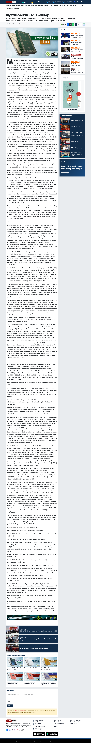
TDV (50, 5)
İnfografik (9, 8)
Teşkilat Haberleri (21, 5)
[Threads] (22, 730)
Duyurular (63, 5)
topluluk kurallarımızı (20, 710)
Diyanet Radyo (57, 721)
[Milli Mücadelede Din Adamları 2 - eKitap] (15, 676)
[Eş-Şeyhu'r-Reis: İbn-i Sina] (32, 662)
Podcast (16, 8)
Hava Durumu (38, 721)
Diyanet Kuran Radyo (75, 721)
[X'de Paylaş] (70, 24)
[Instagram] (15, 730)
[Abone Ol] (84, 24)
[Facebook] (9, 730)
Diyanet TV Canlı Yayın (75, 720)
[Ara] (84, 2)
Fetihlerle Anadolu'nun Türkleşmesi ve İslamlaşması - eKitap (49, 683)
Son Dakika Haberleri (39, 729)
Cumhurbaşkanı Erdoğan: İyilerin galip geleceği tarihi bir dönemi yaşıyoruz (77, 36)
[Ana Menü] (83, 7)
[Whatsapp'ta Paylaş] (73, 24)
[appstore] (39, 734)
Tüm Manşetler (38, 728)
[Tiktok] (20, 730)
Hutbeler (56, 5)
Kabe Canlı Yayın (74, 723)
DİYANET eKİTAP (16, 11)
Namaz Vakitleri (38, 723)
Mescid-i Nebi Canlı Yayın (60, 725)
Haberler (8, 11)
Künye (55, 726)
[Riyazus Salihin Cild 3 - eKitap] (32, 43)
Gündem (31, 5)
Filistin (46, 5)
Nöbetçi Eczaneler (39, 720)
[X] (12, 730)
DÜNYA (73, 68)
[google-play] (52, 734)
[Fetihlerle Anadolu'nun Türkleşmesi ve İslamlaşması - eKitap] (49, 676)
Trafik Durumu (38, 725)
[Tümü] (83, 30)
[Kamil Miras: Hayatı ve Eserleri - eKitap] (49, 662)
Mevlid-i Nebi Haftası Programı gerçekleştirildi (76, 43)
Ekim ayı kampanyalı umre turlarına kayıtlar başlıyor (77, 65)
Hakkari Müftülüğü (76, 54)
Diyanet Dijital (57, 720)
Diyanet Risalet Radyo (59, 723)
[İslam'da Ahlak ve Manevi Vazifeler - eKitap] (15, 662)
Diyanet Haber (10, 5)
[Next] (7, 730)
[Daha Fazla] (76, 24)
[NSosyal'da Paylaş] (63, 24)
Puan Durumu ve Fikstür (40, 726)
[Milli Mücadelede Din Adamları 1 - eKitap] (32, 676)
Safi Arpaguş (39, 5)
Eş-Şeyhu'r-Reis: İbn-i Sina (31, 667)
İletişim (71, 725)
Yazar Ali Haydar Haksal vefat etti (77, 50)
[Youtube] (17, 730)
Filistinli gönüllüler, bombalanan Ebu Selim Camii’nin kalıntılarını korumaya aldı (77, 72)
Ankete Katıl (65, 173)
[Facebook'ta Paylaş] (68, 24)
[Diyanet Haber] (11, 1)
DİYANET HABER (75, 33)
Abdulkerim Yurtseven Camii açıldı (77, 57)
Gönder (10, 705)
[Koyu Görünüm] (82, 5)
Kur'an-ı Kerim (71, 5)
